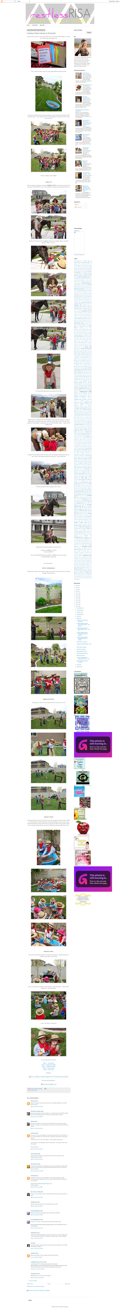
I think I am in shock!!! (82, 641)
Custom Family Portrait (79, 318)
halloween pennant (78, 402)
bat (91, 278)
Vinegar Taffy (77, 557)
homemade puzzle (88, 412)
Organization (87, 468)
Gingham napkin (83, 387)
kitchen (75, 431)
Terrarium (86, 535)
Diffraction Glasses (86, 324)
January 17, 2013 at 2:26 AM (37, 1269)
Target (84, 531)
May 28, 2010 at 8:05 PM (37, 1149)
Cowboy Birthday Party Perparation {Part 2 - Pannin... (82, 638)
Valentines (86, 555)
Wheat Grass (78, 564)
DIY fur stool (77, 333)
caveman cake (77, 302)
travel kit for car (86, 543)
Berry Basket (85, 283)
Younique (88, 576)
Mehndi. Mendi (77, 457)
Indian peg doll (87, 424)
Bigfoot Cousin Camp (82, 284)
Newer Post (30, 1283)
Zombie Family (89, 577)
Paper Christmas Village (79, 474)
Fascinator (85, 370)
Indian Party (79, 424)
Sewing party (79, 515)
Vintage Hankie (83, 558)
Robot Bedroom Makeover (86, 135)
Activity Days (77, 262)
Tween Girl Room (86, 549)
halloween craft (77, 394)
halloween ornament (84, 400)
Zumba (76, 579)
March (78, 666)
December (79, 608)
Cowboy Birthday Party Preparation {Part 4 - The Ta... (83, 629)
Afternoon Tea (77, 263)
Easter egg (84, 350)
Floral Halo (85, 376)
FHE (80, 373)
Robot (85, 506)
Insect (80, 427)
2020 (77, 585)
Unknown (33, 1133)
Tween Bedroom (77, 548)
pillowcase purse (80, 485)
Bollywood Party (78, 289)
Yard (75, 574)
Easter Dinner (77, 350)
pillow (90, 483)
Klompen (81, 431)
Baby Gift (90, 272)
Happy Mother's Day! (82, 651)
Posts (77, 204)
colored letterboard (86, 308)
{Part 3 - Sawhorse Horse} (48, 1066)
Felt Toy (76, 373)
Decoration (77, 323)
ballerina (80, 275)
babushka (89, 271)
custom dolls (87, 317)
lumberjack (78, 445)
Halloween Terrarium (84, 403)
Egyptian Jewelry (86, 358)
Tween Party (77, 551)
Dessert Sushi (77, 324)
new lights (76, 464)
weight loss (89, 563)
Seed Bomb (87, 512)
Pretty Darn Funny (82, 494)
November (79, 610)
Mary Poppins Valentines (86, 451)
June (78, 616)
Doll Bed (85, 345)
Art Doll (84, 271)
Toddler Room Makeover (83, 540)
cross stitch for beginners (84, 314)
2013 (77, 600)
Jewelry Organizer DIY (85, 430)
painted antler (86, 471)
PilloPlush (85, 483)
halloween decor (86, 394)
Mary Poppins (77, 451)
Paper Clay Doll (88, 474)
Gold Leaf (78, 389)
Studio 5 (76, 522)
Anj (31, 1243)
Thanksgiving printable (78, 538)
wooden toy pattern (78, 571)
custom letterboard (83, 320)
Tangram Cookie (86, 529)
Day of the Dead (86, 321)
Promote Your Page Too (79, 254)
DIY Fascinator (83, 330)
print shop (82, 495)
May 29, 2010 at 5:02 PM (37, 1197)
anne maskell (34, 1153)
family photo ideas (86, 369)
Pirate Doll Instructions (87, 489)
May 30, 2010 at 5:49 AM (37, 1214)
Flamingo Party (81, 375)
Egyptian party (77, 360)
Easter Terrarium (86, 353)
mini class (85, 457)
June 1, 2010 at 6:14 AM (36, 1238)
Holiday (85, 409)
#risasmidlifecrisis (77, 260)
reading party (84, 498)
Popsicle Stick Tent (86, 492)
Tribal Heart (84, 544)
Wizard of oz (77, 569)
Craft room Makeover (78, 312)
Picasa (82, 482)
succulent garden (78, 524)
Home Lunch (82, 411)
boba (79, 286)
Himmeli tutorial (78, 409)
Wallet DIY (89, 560)
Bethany (33, 1101)
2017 (77, 591)
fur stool (76, 385)
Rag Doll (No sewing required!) (87, 73)
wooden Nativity (78, 570)
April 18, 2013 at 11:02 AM (37, 1277)
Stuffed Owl (86, 522)
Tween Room (86, 551)
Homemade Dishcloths (82, 653)
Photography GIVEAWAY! (86, 148)
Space (89, 517)
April (78, 664)
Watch (83, 561)
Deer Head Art (87, 323)
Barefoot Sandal (85, 278)
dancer (79, 321)
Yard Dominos (80, 574)
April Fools (82, 268)
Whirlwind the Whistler (85, 566)
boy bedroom (84, 293)
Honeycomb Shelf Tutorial (81, 414)
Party (36, 1090)
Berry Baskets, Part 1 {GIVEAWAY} (87, 85)
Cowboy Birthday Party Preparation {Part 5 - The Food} (83, 625)
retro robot (87, 503)
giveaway (81, 388)
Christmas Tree (77, 306)
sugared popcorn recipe (79, 525)
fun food (83, 384)
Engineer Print (82, 363)
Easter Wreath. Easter (87, 354)
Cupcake (76, 315)
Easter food (87, 351)
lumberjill (75, 446)
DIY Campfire (80, 327)
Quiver (86, 497)
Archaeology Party (78, 269)
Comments (79, 207)
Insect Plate (87, 427)
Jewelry (75, 430)
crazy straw (87, 312)
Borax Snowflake (88, 290)
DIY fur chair (87, 332)
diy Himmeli (85, 335)
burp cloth (76, 297)
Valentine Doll (87, 554)
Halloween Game (77, 399)
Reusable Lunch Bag (79, 504)
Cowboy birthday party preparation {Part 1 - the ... (83, 658)
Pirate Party (78, 491)
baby (77, 272)
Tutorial (84, 546)
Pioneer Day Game (86, 486)
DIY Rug (81, 342)
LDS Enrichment (84, 434)
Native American (86, 461)
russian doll (87, 507)
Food (77, 379)
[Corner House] (78, 785)
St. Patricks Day (86, 520)
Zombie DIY (81, 577)
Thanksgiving (77, 537)
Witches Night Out (86, 567)
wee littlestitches (81, 563)
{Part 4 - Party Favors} (48, 1068)
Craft (89, 311)
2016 (77, 594)
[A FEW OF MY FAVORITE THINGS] (79, 768)
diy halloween (85, 333)
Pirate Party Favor (88, 491)
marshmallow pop (86, 449)
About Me (42, 25)
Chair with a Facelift (81, 647)
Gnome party (89, 388)
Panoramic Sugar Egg (79, 473)
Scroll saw (82, 510)
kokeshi (88, 432)
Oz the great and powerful (84, 470)
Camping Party (77, 300)
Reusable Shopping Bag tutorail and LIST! (87, 98)
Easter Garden (77, 353)
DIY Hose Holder (86, 336)
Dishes (81, 326)
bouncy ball (76, 293)
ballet (86, 275)
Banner (79, 277)
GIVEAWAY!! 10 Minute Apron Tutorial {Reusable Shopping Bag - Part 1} (87, 123)
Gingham (76, 387)
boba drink (84, 286)
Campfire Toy (87, 299)
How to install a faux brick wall (84, 418)
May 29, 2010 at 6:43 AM (37, 1159)
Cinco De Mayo (86, 306)
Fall (89, 367)
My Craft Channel (77, 461)
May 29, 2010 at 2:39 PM (37, 1187)
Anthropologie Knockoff (79, 265)
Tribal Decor (76, 544)
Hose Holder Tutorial (82, 415)
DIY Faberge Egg (84, 329)
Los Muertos (78, 443)
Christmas (76, 305)
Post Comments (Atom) (38, 1286)
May (78, 618)
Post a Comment (33, 1280)
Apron (88, 268)
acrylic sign (86, 260)
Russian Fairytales (78, 509)
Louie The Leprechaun (87, 443)
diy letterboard (85, 339)
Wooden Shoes (87, 570)
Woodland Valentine (80, 573)
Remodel (90, 501)
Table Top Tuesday (83, 527)
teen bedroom (85, 532)
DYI (81, 347)
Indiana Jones (77, 426)
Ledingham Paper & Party (37, 1262)
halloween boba (86, 393)
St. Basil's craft (87, 519)
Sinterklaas (89, 516)
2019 (77, 587)
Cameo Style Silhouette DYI (86, 297)
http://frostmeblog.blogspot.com (44, 1183)
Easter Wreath (77, 354)
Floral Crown (78, 376)
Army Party (85, 269)
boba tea (80, 287)
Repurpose (79, 503)
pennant (75, 480)
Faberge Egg (87, 364)
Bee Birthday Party (83, 281)
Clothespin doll (77, 308)
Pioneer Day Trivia (78, 488)
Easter (86, 347)
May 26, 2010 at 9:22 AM (37, 1106)
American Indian (86, 263)
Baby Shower (79, 274)
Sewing (90, 513)
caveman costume (86, 302)
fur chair (88, 384)
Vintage (84, 557)
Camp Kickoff (79, 299)
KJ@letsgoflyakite (35, 1210)
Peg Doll (81, 479)
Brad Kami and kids (36, 1111)
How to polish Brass (78, 420)
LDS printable (86, 436)
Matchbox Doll (77, 454)
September (79, 614)
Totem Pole (87, 541)
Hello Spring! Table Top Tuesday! (82, 661)
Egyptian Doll (87, 357)
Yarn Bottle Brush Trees (79, 576)
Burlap (89, 296)
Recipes (86, 500)
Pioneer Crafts (77, 486)
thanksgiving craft (86, 537)
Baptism (85, 277)
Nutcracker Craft (86, 465)
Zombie (75, 577)
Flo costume (89, 375)
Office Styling (87, 467)
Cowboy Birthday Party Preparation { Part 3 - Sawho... (82, 634)
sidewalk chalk (82, 516)
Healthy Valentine (88, 406)
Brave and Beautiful (85, 161)
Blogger (66, 1306)
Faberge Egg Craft (78, 366)
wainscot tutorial (82, 560)
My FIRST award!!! (81, 649)
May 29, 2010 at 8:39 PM (37, 1206)
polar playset (78, 492)
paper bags (87, 473)
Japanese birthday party (85, 429)
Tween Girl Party (77, 549)
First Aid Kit (85, 373)
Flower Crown (82, 378)
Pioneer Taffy (77, 489)
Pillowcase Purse (81, 655)
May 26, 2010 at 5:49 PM (37, 1116)
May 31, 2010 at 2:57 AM (37, 1228)
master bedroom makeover (82, 452)
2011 (77, 604)
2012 (77, 602)
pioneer (88, 485)
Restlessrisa (76, 230)
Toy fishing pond (77, 543)
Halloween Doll (85, 397)
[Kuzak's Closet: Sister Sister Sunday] (93, 757)
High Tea (90, 408)
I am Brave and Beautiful (86, 421)
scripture (75, 510)
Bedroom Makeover (80, 280)
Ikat (76, 423)
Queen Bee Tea (80, 497)
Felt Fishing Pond (86, 372)
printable (89, 495)
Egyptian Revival (79, 361)
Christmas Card (86, 305)
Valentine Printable (78, 555)
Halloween (84, 392)
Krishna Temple (77, 433)
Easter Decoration (85, 348)
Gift (89, 385)
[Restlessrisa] (79, 253)
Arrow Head (78, 271)
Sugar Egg (87, 524)
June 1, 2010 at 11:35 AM (37, 1248)
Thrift (86, 538)
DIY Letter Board (78, 338)
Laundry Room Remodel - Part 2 (87, 173)
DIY (91, 326)
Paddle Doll (77, 471)
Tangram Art (77, 529)
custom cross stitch (78, 317)
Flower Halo (89, 378)
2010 (77, 606)
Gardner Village (83, 385)
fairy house (79, 367)
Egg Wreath (77, 355)
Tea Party (90, 531)
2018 (77, 589)
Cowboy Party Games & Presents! (82, 621)
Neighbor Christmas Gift (84, 463)
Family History (77, 369)
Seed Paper (76, 513)
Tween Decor (87, 548)
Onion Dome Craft (78, 468)
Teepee (84, 534)
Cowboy (32, 1090)
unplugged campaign (78, 552)
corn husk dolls (77, 309)
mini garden (84, 458)
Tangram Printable (78, 531)
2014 (77, 598)
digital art (76, 326)
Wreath (88, 573)
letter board (87, 437)
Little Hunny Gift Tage (87, 442)
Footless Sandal (83, 379)
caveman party (77, 303)
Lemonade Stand (78, 437)
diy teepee (82, 344)
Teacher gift (77, 532)
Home (28, 25)
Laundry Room (85, 433)
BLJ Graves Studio (35, 1191)
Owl (75, 470)
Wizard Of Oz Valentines (87, 569)
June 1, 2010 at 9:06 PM (36, 1257)
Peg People (87, 479)
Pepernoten (83, 480)
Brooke (32, 1121)
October (79, 612)
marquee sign (81, 448)
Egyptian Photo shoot (87, 360)
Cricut (75, 314)
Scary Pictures (87, 509)
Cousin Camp (77, 311)
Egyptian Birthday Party (87, 355)
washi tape (78, 561)
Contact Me (35, 25)
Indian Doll (89, 423)
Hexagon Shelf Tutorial (81, 408)
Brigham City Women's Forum (80, 296)
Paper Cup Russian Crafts (81, 476)
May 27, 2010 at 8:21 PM (37, 1128)
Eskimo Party (89, 363)
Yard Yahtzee (87, 574)
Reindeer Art (83, 501)
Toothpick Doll (80, 541)
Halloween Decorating (79, 396)
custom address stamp (85, 315)
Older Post (67, 1283)
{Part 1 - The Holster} (48, 1063)
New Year (83, 464)
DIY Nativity (85, 341)
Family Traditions (77, 370)
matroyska (87, 455)
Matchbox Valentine (79, 455)
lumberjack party (86, 445)
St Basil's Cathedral (78, 519)
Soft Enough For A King (81, 517)
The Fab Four (34, 1164)
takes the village (81, 528)
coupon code (87, 309)
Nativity (75, 463)
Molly (90, 458)
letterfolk (75, 439)
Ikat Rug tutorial (82, 423)
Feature (79, 372)
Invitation (76, 429)
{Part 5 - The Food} (48, 1069)
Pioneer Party (87, 488)
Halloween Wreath (78, 405)
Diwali (86, 326)
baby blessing (83, 272)
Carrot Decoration (86, 300)
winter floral (76, 567)
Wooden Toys (88, 572)
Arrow (90, 269)
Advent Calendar (86, 262)
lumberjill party (83, 446)
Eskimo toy (78, 364)
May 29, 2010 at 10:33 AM (37, 1171)
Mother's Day (87, 460)
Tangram (88, 528)
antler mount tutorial (82, 266)
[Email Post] (45, 1088)
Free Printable (83, 381)
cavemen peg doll (86, 303)
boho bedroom (87, 287)
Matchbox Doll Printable (87, 454)
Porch (75, 494)
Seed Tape (83, 513)
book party (80, 290)
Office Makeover (78, 467)
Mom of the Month (79, 460)
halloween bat (77, 393)
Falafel (85, 367)
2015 (77, 596)
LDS (78, 434)
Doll (80, 345)
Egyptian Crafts (79, 357)
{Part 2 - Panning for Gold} (48, 1064)
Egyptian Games (77, 358)
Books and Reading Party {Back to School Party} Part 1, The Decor (87, 188)
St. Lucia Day (77, 520)
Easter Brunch (77, 348)
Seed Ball (81, 512)
